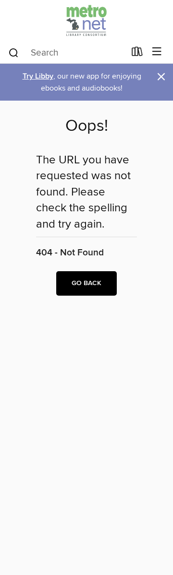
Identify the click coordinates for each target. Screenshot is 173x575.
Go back (86, 283)
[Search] (13, 52)
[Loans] (137, 53)
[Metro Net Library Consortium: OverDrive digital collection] (86, 20)
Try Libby (38, 76)
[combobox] (66, 52)
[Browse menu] (157, 52)
